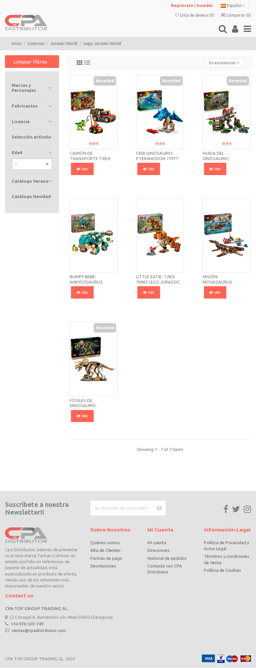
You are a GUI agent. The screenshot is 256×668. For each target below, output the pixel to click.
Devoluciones (103, 565)
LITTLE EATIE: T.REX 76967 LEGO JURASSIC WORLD (158, 281)
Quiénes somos (105, 542)
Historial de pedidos (167, 558)
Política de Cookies (222, 570)
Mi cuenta (156, 542)
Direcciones (158, 550)
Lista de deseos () (197, 15)
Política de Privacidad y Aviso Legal (226, 545)
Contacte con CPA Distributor (164, 568)
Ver (84, 168)
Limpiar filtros (30, 62)
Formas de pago (106, 558)
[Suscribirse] (159, 508)
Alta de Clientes (105, 550)
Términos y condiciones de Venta (226, 559)
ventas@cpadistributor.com (39, 630)
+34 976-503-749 (27, 623)
